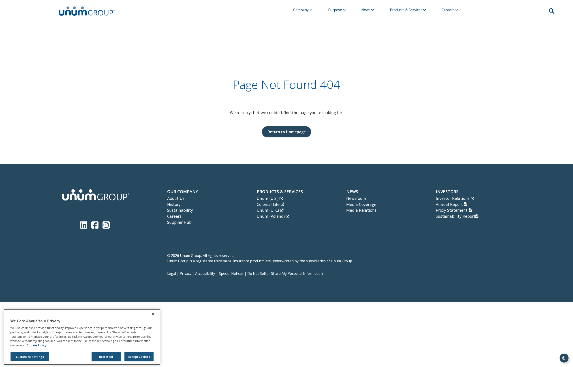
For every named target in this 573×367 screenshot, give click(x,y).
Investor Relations (453, 198)
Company (301, 9)
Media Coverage (361, 204)
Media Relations (361, 210)
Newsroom (356, 198)
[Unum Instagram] (106, 224)
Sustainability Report (455, 216)
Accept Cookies (139, 357)
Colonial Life (269, 204)
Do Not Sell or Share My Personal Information (285, 273)
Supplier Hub (179, 222)
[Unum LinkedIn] (84, 224)
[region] (82, 337)
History (174, 204)
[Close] (153, 314)
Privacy (185, 273)
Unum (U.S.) (268, 198)
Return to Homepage (286, 131)
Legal (171, 273)
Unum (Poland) (271, 216)
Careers (448, 9)
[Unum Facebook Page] (95, 224)
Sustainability (180, 210)
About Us (175, 198)
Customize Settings (30, 357)
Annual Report (450, 204)
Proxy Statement (452, 210)
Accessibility (205, 273)
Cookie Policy (36, 345)
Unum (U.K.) (268, 210)
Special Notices (231, 273)
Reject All (106, 357)
